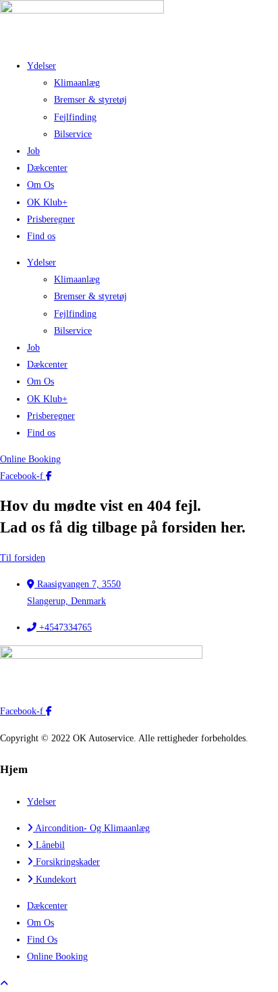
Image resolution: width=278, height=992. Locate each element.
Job (33, 151)
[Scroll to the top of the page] (4, 983)
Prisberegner (51, 219)
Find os (41, 236)
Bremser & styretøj (90, 100)
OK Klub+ (47, 202)
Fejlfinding (75, 117)
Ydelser (41, 66)
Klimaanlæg (77, 83)
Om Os (40, 185)
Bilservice (73, 134)
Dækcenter (47, 168)
